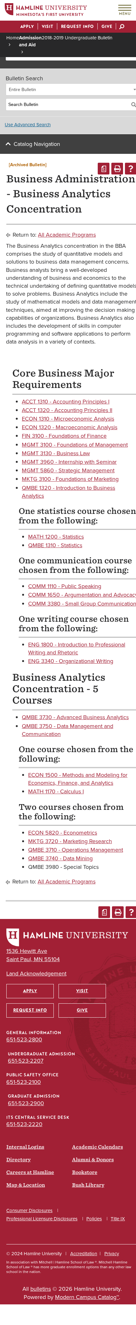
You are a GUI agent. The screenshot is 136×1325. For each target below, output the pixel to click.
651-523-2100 (23, 1082)
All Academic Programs (67, 235)
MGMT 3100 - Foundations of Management (75, 445)
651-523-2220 (24, 1124)
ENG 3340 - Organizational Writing (70, 661)
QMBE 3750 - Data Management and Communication (67, 730)
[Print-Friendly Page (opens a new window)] (117, 168)
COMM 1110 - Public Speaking (64, 586)
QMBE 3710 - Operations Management (75, 850)
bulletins (40, 1289)
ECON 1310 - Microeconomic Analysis (68, 419)
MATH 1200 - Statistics (56, 537)
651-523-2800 (24, 1039)
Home (12, 37)
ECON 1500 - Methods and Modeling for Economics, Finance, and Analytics (77, 779)
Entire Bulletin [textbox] (22, 89)
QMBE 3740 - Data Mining (60, 858)
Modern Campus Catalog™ (87, 1297)
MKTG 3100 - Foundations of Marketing (70, 479)
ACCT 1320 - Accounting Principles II (67, 410)
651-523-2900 (26, 1103)
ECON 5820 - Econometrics (62, 833)
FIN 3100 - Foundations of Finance (64, 436)
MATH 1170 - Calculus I (56, 791)
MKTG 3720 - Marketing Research (70, 841)
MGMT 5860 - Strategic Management (68, 470)
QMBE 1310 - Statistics (55, 545)
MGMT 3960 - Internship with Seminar (69, 462)
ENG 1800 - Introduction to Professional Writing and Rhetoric (76, 648)
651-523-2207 (25, 1061)
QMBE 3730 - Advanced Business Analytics (75, 717)
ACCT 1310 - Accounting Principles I (65, 401)
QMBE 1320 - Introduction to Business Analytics (68, 492)
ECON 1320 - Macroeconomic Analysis (69, 427)
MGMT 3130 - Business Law (56, 453)
